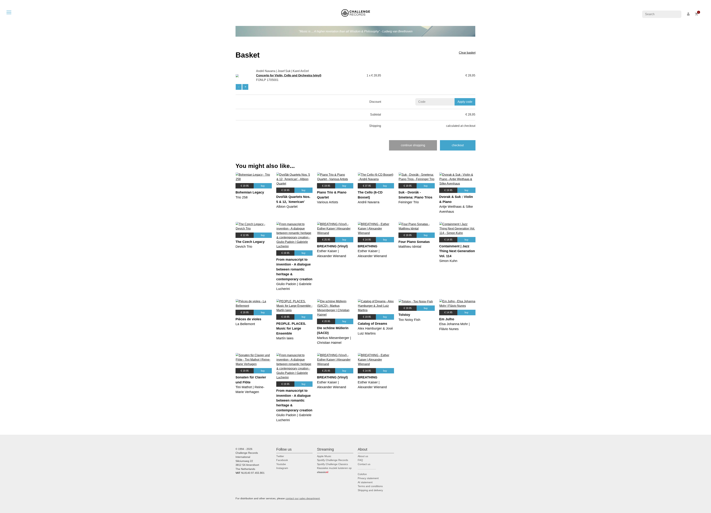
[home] (355, 12)
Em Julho (446, 319)
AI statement (365, 482)
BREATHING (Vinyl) (332, 246)
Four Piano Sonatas (414, 242)
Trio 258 (242, 197)
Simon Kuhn (448, 261)
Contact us (364, 464)
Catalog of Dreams (372, 323)
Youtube (281, 464)
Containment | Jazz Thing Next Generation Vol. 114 (457, 251)
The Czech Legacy (250, 242)
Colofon (362, 474)
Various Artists (327, 202)
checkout (458, 145)
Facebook (282, 460)
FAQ (360, 460)
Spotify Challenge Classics (332, 464)
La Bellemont (245, 324)
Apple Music (324, 456)
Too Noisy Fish (409, 320)
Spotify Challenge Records (332, 460)
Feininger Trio (408, 202)
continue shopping (413, 145)
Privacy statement (368, 478)
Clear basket (467, 52)
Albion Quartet (287, 206)
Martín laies (284, 338)
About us (363, 456)
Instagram (282, 468)
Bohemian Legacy (250, 192)
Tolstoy (404, 315)
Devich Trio (244, 246)
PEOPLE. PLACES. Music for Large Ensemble (291, 328)
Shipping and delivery (370, 490)
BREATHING (367, 246)
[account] (688, 14)
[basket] (696, 14)
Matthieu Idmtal (409, 246)
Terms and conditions (370, 486)
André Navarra (368, 202)
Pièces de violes (248, 319)
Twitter (280, 456)
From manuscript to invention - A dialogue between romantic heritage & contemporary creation (294, 269)
